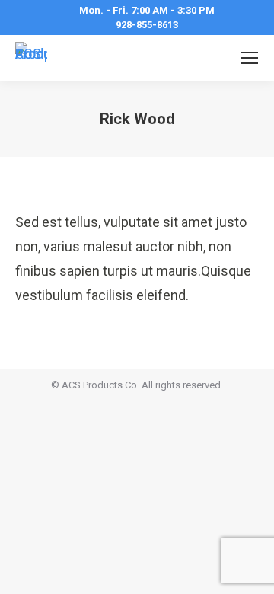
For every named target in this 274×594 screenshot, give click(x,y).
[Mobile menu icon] (250, 58)
